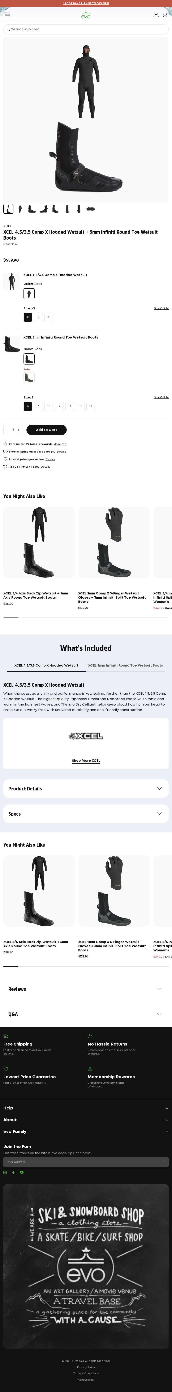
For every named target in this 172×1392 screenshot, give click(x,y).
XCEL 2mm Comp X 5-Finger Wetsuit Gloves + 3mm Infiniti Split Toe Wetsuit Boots (112, 597)
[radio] (29, 293)
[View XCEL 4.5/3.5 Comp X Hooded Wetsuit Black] (20, 209)
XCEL (7, 226)
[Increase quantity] (18, 430)
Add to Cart (46, 430)
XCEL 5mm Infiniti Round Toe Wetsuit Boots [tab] (125, 665)
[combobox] (86, 29)
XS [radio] (27, 317)
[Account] (156, 14)
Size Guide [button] (161, 308)
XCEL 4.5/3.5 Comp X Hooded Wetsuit (55, 275)
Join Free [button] (60, 444)
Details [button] (61, 452)
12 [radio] (91, 406)
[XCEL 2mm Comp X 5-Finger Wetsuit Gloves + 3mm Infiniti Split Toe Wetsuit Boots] (114, 542)
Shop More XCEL (86, 760)
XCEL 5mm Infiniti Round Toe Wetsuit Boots (60, 337)
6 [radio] (38, 406)
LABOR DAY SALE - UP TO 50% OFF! (86, 3)
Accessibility (86, 1380)
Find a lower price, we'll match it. (24, 1083)
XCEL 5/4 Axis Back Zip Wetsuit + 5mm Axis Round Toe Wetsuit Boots (35, 595)
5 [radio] (28, 406)
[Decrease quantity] (7, 430)
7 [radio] (49, 406)
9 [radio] (59, 406)
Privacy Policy (86, 1367)
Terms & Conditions (86, 1374)
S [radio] (38, 317)
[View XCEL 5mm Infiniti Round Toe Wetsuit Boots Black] (32, 209)
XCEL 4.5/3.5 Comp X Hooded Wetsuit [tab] (46, 665)
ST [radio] (49, 317)
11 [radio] (80, 406)
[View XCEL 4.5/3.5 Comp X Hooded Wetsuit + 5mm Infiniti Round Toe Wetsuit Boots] (8, 209)
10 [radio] (70, 406)
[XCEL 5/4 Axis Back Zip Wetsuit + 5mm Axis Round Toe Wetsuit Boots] (39, 542)
